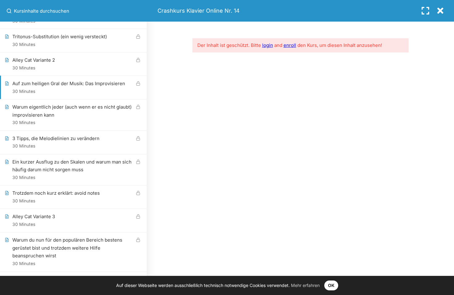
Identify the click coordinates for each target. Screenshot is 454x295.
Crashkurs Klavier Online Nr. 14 (199, 10)
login (267, 45)
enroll (290, 45)
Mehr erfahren (305, 285)
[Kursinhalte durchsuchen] (10, 11)
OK (331, 285)
